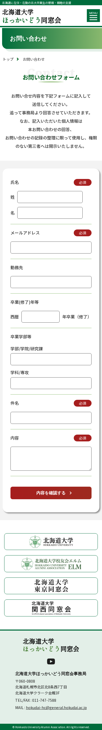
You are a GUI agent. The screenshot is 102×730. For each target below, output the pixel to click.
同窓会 (31, 15)
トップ (8, 59)
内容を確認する (51, 493)
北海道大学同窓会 (51, 645)
